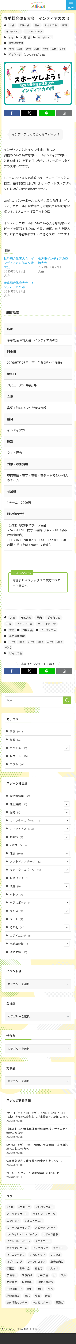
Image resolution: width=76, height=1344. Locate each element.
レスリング (19, 878)
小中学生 (43, 1275)
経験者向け (13, 1295)
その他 (17, 927)
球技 (16, 853)
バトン (16, 894)
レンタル (55, 1254)
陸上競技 (18, 804)
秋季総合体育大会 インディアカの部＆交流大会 (19, 262)
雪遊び (60, 1302)
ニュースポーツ (34, 31)
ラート (16, 919)
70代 (11, 48)
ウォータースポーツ (25, 870)
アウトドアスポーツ (25, 861)
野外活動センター (17, 1302)
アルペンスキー (44, 1207)
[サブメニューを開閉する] (66, 748)
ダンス (17, 911)
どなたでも (51, 25)
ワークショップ (36, 1261)
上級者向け (57, 1261)
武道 (16, 886)
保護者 (10, 1268)
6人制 (10, 1207)
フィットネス (22, 829)
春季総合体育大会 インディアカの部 (19, 285)
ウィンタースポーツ (25, 820)
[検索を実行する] (67, 700)
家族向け (27, 1275)
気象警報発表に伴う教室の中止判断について (34, 1163)
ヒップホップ (40, 1248)
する (11, 37)
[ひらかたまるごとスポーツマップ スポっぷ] (38, 5)
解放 (37, 1295)
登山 (40, 1289)
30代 (36, 48)
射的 (15, 812)
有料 (64, 25)
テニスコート (43, 1241)
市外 (63, 1275)
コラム (17, 764)
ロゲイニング (20, 935)
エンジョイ (13, 1220)
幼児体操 (18, 952)
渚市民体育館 (16, 43)
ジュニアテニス (34, 1220)
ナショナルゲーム (17, 1248)
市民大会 (24, 25)
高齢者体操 (20, 796)
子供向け (12, 1275)
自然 (27, 1295)
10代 (19, 48)
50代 (54, 48)
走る (47, 1295)
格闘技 (16, 837)
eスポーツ (19, 845)
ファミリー (59, 1248)
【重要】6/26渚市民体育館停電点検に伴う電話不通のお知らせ (37, 1132)
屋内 (37, 25)
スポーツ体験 (50, 1234)
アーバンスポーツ (17, 1214)
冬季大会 (24, 1268)
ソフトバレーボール (18, 1241)
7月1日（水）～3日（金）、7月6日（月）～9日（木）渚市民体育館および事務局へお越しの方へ (37, 1116)
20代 (28, 48)
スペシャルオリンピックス (22, 1234)
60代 (62, 48)
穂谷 (50, 1289)
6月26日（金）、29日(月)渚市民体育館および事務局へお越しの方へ (37, 1148)
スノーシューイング (18, 1227)
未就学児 (12, 1282)
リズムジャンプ (15, 1254)
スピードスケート (45, 1227)
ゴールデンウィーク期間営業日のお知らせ (33, 1175)
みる (16, 740)
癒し (30, 1289)
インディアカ (13, 31)
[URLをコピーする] (64, 113)
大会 (12, 25)
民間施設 (27, 1282)
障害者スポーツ (42, 1302)
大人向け (53, 1268)
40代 (45, 48)
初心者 (39, 1268)
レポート (19, 756)
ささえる (18, 748)
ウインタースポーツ (44, 1214)
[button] (12, 113)
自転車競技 (19, 944)
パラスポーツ (20, 902)
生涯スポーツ (14, 1289)
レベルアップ (37, 1254)
